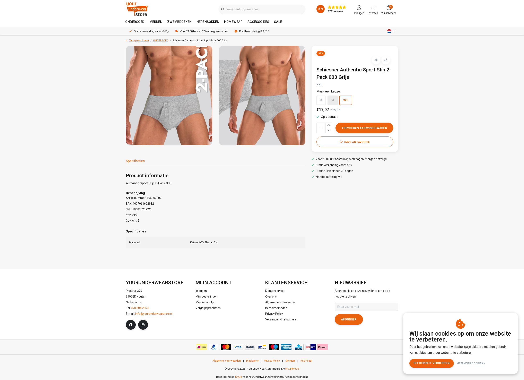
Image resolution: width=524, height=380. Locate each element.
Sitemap (290, 360)
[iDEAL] (201, 347)
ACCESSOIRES (258, 22)
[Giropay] (310, 347)
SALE (278, 22)
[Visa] (238, 347)
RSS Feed (306, 360)
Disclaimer (252, 360)
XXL (345, 100)
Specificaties (135, 161)
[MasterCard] (226, 347)
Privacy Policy (272, 360)
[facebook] (131, 325)
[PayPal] (214, 347)
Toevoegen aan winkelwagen (364, 128)
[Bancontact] (262, 347)
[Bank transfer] (250, 347)
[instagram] (143, 325)
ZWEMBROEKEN (179, 22)
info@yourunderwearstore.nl (154, 313)
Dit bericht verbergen (431, 363)
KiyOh (238, 376)
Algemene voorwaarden (226, 360)
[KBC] (298, 347)
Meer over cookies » (471, 363)
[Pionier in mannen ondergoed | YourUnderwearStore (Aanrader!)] (137, 9)
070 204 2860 (140, 308)
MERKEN (155, 22)
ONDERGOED (135, 22)
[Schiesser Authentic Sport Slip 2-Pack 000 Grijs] (169, 95)
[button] (376, 60)
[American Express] (286, 347)
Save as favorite (357, 141)
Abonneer (349, 319)
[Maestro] (274, 347)
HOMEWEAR (233, 22)
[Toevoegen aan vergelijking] (385, 60)
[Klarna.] (322, 347)
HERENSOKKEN (207, 22)
